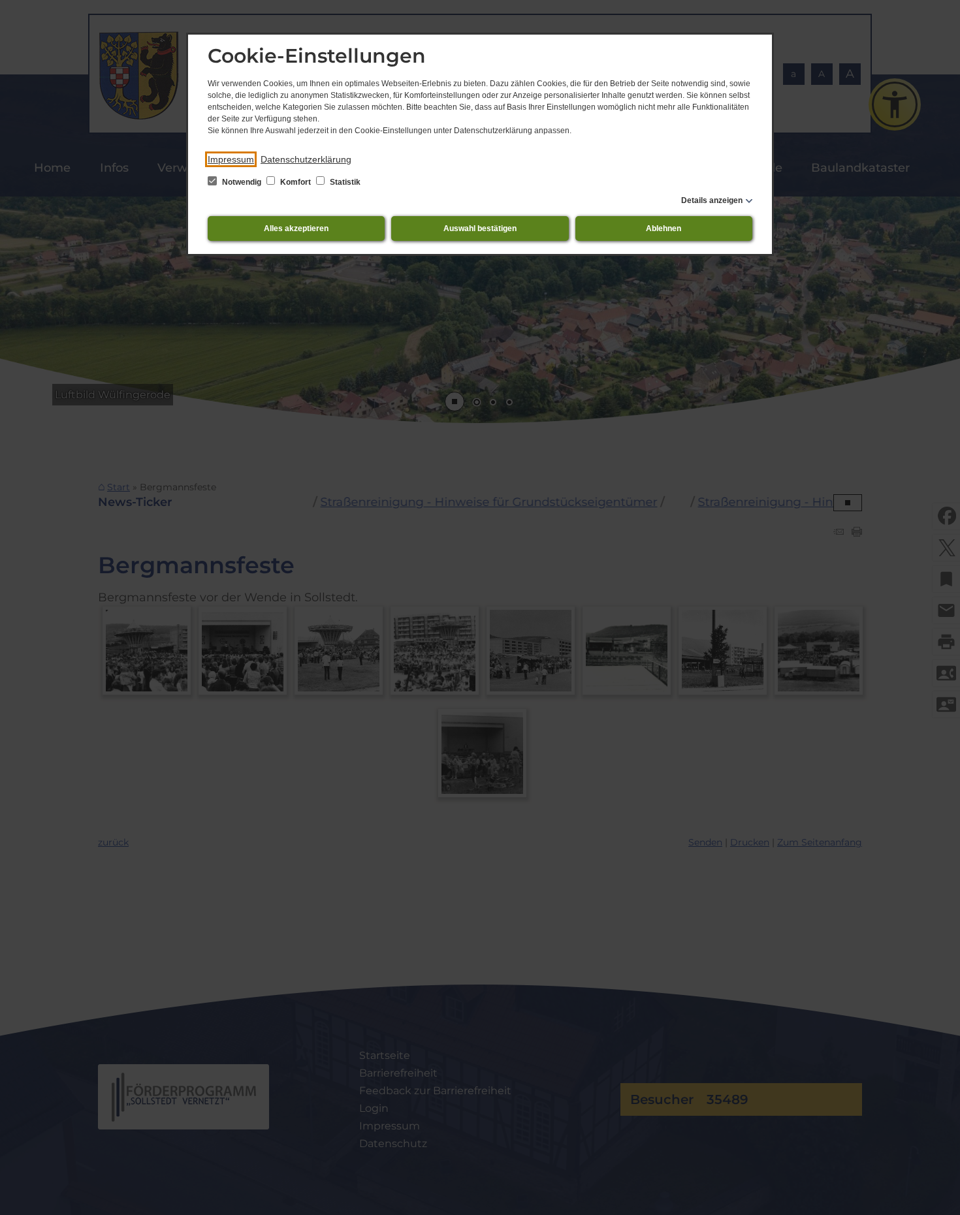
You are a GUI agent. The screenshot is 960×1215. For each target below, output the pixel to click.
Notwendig (241, 182)
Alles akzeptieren (296, 228)
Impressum (231, 159)
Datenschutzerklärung (306, 159)
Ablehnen (663, 228)
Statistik (344, 182)
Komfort (295, 182)
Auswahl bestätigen (480, 228)
